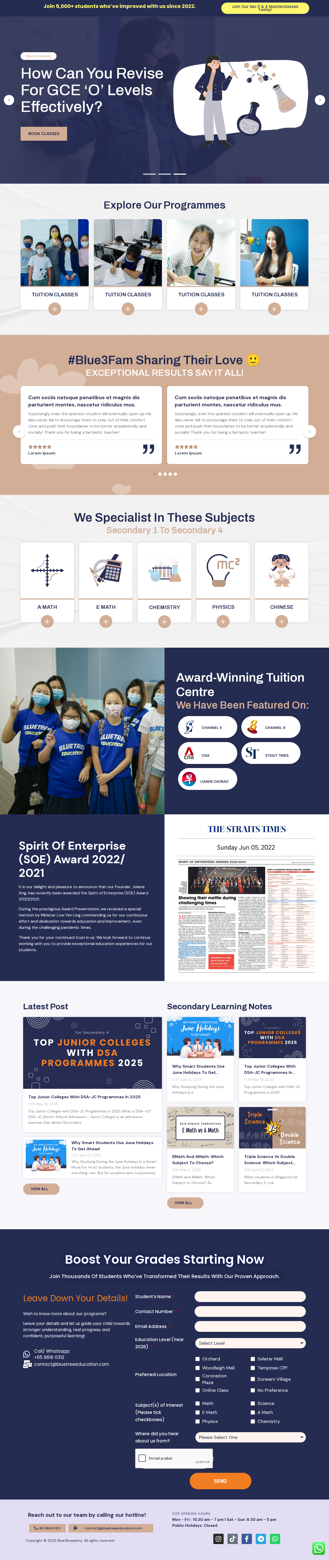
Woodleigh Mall (218, 1368)
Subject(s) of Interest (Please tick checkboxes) (159, 1412)
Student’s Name (153, 1297)
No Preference (273, 1390)
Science (266, 1403)
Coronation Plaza (214, 1379)
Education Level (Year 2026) (159, 1343)
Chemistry (269, 1421)
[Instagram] (218, 1539)
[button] (9, 100)
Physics (210, 1421)
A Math (265, 1412)
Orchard (211, 1359)
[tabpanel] (91, 425)
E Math (209, 1412)
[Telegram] (261, 1539)
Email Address (151, 1326)
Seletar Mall (270, 1359)
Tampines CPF (273, 1368)
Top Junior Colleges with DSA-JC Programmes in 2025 (84, 1097)
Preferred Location (156, 1374)
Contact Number (154, 1311)
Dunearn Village (274, 1379)
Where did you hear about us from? (157, 1437)
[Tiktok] (232, 1539)
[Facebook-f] (247, 1539)
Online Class (215, 1390)
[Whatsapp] (275, 1539)
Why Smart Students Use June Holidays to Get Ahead (198, 1072)
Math (207, 1403)
